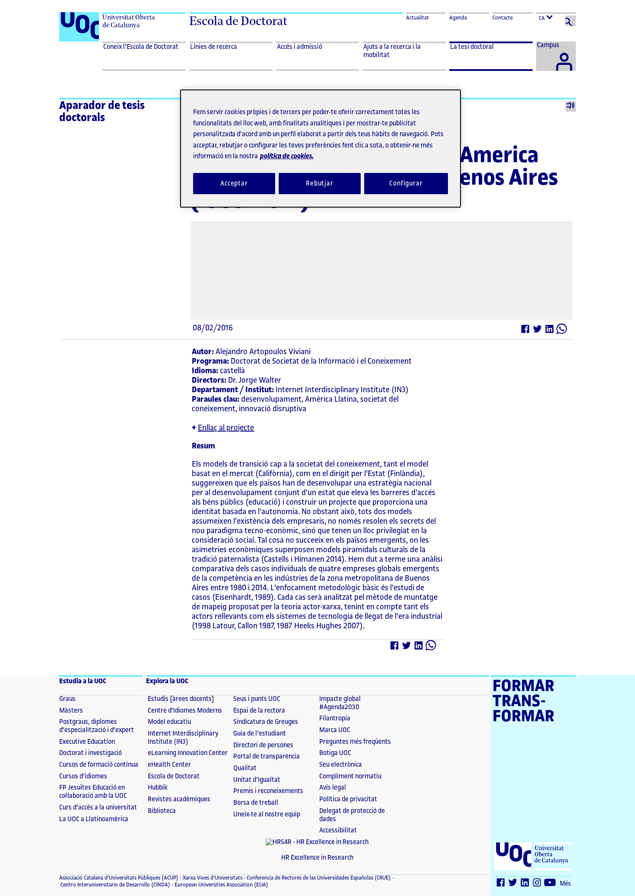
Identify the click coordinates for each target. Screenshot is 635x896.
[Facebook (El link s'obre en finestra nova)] (526, 330)
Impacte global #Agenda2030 (340, 703)
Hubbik (158, 787)
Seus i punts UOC (256, 699)
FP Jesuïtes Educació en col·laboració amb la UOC (93, 792)
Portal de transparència (266, 756)
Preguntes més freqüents (355, 742)
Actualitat (417, 18)
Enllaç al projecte (226, 427)
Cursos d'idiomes (83, 776)
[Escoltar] (570, 106)
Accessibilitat (338, 830)
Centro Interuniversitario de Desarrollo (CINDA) (114, 885)
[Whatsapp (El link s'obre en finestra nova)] (562, 330)
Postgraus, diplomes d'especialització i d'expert (96, 726)
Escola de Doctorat (238, 21)
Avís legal (332, 787)
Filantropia (334, 718)
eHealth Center (169, 764)
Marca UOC (334, 730)
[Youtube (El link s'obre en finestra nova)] (550, 884)
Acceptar (234, 183)
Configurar (406, 183)
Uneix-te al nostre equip (266, 814)
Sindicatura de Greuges (265, 722)
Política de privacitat (348, 799)
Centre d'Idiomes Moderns (185, 710)
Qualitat (245, 768)
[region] (320, 149)
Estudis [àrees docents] (181, 699)
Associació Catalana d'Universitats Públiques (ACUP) (118, 878)
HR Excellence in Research (317, 857)
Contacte (502, 18)
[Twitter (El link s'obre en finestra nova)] (538, 330)
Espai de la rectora (259, 710)
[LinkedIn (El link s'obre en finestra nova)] (550, 330)
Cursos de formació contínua (98, 764)
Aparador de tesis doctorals (102, 111)
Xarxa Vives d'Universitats (211, 878)
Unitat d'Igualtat (256, 780)
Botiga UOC (335, 753)
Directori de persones (263, 745)
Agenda (458, 18)
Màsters (71, 710)
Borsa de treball (255, 802)
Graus (67, 699)
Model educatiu (169, 722)
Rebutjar (319, 183)
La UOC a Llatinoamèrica (93, 819)
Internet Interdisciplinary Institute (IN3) (183, 738)
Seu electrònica (340, 764)
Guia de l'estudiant (259, 733)
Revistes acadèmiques (179, 799)
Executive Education (87, 742)
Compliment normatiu (350, 776)
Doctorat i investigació (90, 753)
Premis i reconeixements (268, 791)
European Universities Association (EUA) (220, 885)
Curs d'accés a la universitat (98, 807)
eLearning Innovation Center (188, 753)
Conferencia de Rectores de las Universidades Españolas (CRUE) (318, 878)
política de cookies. (287, 156)
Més (565, 883)
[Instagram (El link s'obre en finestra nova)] (537, 884)
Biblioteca (162, 811)
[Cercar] (570, 21)
